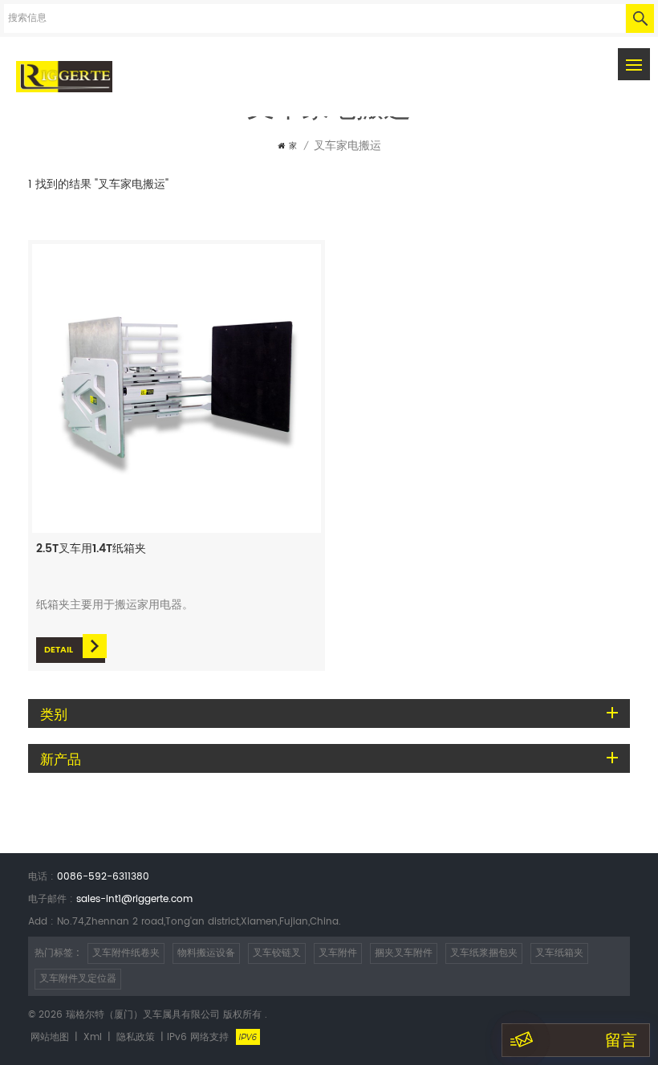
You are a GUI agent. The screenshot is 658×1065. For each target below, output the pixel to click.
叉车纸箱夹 (559, 953)
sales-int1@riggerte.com (134, 899)
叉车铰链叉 (277, 953)
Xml (92, 1037)
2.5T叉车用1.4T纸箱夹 (91, 549)
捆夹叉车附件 (404, 953)
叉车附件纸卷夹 (126, 953)
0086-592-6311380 (103, 876)
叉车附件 (338, 953)
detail (58, 650)
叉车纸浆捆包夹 (484, 953)
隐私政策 (135, 1037)
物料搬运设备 (206, 953)
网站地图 (49, 1037)
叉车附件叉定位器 (77, 978)
